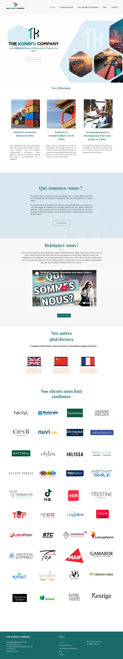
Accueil (61, 642)
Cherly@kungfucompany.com (16, 642)
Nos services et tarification (68, 648)
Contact (61, 655)
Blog (60, 651)
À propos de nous (65, 645)
